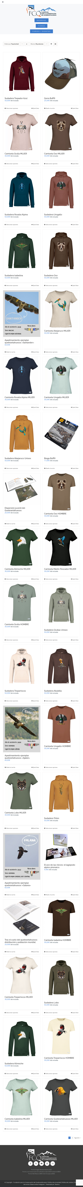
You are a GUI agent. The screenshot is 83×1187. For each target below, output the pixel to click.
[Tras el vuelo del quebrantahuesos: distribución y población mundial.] (21, 918)
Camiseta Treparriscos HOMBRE (59, 1058)
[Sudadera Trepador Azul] (21, 73)
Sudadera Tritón (51, 818)
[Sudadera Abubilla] (61, 666)
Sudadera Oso (51, 275)
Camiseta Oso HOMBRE (55, 513)
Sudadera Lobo (51, 1002)
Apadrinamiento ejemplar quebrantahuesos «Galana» (18, 884)
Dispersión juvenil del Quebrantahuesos (15, 509)
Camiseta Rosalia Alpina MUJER (20, 397)
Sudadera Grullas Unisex (56, 630)
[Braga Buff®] (61, 433)
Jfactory (57, 1184)
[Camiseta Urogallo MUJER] (61, 375)
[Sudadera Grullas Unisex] (61, 605)
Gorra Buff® (49, 98)
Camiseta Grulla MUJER (16, 153)
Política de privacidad (54, 1182)
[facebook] (30, 1163)
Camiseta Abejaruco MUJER (57, 331)
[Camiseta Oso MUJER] (61, 131)
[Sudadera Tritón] (61, 793)
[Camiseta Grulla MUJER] (21, 131)
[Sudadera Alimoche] (21, 1038)
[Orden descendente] (27, 44)
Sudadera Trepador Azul (16, 98)
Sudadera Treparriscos (15, 691)
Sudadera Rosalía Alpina (16, 214)
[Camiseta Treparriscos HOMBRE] (61, 1036)
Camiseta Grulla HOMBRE (17, 624)
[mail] (52, 1163)
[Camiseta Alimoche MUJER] (21, 547)
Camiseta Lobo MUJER (15, 812)
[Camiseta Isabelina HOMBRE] (61, 918)
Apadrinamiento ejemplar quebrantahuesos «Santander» (19, 341)
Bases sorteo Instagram (37, 1184)
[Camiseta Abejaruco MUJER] (61, 309)
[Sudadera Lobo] (61, 978)
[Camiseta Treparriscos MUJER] (21, 975)
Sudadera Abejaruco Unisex (18, 458)
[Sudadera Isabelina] (21, 250)
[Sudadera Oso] (61, 250)
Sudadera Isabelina (14, 275)
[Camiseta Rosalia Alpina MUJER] (21, 375)
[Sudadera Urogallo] (61, 189)
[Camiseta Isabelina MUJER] (21, 1097)
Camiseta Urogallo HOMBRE (57, 746)
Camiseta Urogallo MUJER (56, 397)
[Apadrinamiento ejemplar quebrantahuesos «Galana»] (21, 856)
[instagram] (47, 1163)
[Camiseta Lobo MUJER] (21, 790)
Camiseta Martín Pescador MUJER (60, 569)
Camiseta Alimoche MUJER (17, 569)
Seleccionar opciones (12, 108)
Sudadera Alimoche (14, 1063)
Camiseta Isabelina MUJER (17, 1119)
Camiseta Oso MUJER (54, 153)
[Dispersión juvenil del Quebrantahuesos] (21, 489)
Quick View (36, 108)
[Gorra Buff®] (61, 73)
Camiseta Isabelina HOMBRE (57, 940)
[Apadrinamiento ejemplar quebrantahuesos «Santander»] (21, 313)
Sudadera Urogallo (53, 214)
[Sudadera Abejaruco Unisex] (21, 433)
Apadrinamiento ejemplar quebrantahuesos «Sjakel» (17, 756)
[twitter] (36, 1163)
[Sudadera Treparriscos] (21, 666)
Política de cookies (67, 1182)
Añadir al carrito (50, 108)
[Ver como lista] (55, 44)
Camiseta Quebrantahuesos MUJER (61, 1119)
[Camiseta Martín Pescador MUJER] (61, 547)
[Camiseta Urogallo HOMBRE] (61, 724)
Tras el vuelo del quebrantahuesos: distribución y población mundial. (21, 941)
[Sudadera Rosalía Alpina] (21, 189)
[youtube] (41, 1163)
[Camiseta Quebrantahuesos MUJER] (61, 1097)
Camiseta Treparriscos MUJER (19, 997)
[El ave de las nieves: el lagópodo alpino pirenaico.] (61, 847)
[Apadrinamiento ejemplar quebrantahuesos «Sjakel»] (21, 729)
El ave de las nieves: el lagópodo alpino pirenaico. (59, 866)
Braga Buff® (50, 458)
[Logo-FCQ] (41, 6)
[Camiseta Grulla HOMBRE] (21, 602)
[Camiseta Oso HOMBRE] (61, 491)
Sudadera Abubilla (53, 691)
